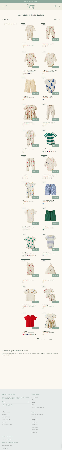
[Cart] (59, 6)
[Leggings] (50, 32)
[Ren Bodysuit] (50, 242)
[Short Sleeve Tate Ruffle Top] (30, 295)
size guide (34, 419)
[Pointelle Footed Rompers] (50, 112)
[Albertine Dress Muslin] (30, 112)
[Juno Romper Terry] (50, 86)
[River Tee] (50, 138)
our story (4, 414)
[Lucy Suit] (30, 138)
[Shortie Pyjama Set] (50, 295)
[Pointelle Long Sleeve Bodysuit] (50, 60)
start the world (6, 417)
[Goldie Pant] (30, 86)
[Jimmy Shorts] (50, 216)
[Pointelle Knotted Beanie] (50, 268)
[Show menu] (3, 6)
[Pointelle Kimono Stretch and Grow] (30, 32)
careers (4, 422)
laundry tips (35, 424)
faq (33, 404)
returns (34, 402)
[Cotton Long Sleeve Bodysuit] (30, 60)
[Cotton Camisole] (30, 268)
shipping (34, 399)
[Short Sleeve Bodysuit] (30, 216)
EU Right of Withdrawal (38, 407)
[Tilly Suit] (30, 190)
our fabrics (35, 422)
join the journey (6, 419)
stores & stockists (7, 445)
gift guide (34, 432)
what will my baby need (38, 414)
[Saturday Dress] (50, 321)
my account (35, 397)
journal (33, 417)
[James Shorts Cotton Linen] (50, 190)
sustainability (35, 429)
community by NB (7, 424)
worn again (35, 427)
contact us (5, 448)
